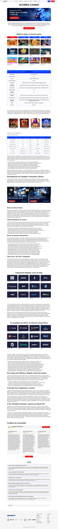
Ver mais (29, 456)
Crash (34, 37)
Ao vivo (23, 37)
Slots (45, 37)
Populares (11, 37)
